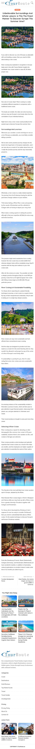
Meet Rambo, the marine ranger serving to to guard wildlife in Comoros (8, 738)
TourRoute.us (21, 746)
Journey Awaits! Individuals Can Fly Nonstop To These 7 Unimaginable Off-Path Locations (8, 613)
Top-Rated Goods (6, 688)
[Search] (32, 3)
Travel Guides (5, 695)
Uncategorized (5, 699)
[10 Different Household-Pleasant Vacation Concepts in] (26, 729)
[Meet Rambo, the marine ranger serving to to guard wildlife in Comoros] (9, 729)
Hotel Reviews (5, 684)
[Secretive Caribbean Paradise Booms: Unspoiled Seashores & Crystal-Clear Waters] (9, 626)
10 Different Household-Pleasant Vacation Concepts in (25, 738)
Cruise (3, 677)
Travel (17, 9)
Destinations (5, 680)
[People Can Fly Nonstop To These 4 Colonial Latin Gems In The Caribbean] (26, 601)
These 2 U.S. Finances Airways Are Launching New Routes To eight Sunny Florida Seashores (25, 638)
